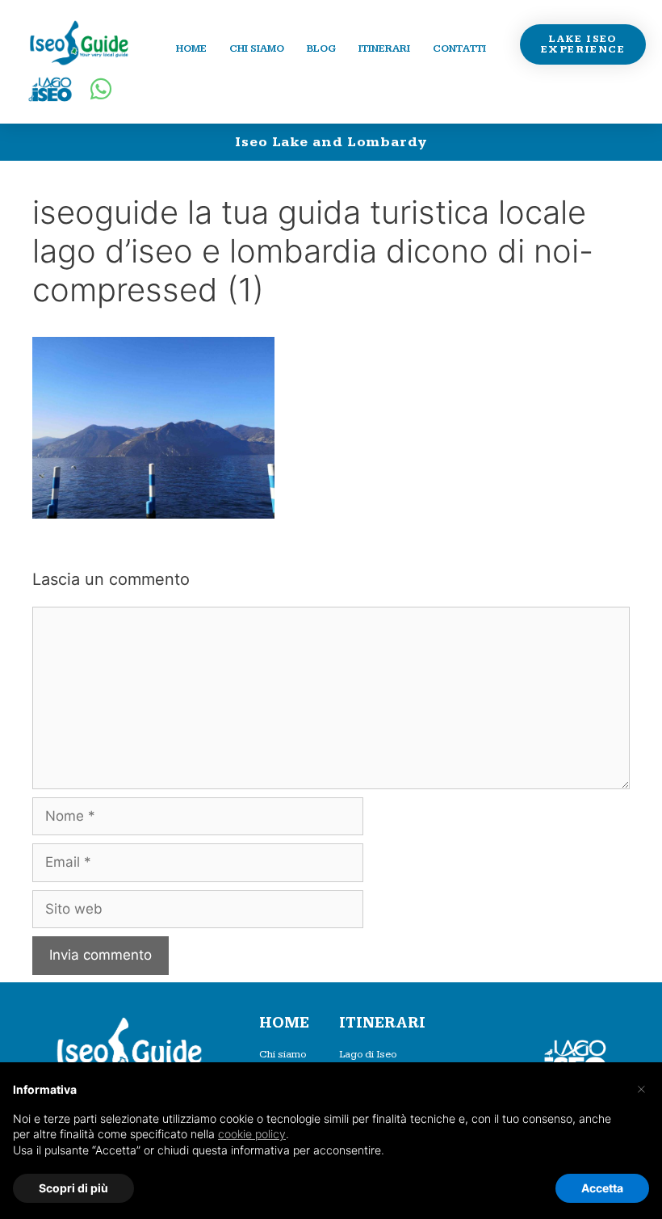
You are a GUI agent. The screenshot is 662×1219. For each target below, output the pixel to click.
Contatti (459, 48)
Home (191, 48)
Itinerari (384, 48)
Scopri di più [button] (73, 1188)
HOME (284, 1023)
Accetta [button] (602, 1188)
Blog (321, 48)
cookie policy (252, 1134)
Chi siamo (256, 48)
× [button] (641, 1088)
